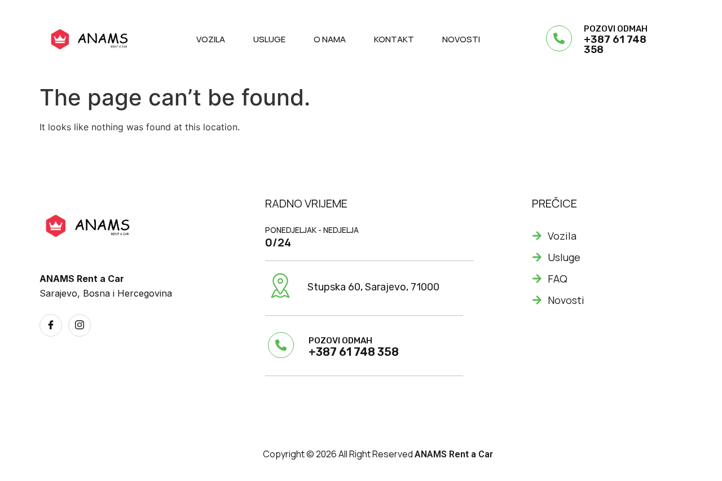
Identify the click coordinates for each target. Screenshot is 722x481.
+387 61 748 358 (615, 44)
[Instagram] (79, 325)
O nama (330, 39)
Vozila (210, 39)
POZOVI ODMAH (616, 29)
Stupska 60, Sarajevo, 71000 (373, 287)
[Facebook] (50, 325)
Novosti (461, 39)
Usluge (269, 39)
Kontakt (394, 39)
